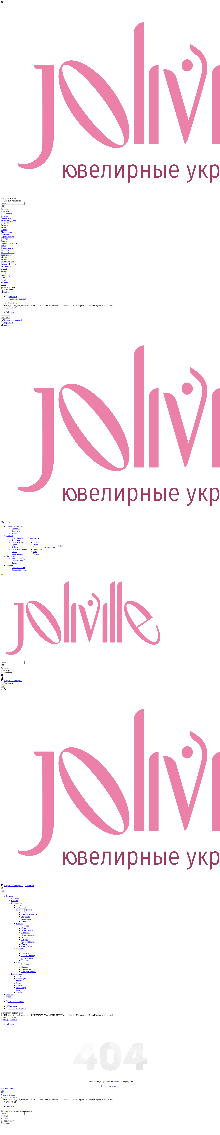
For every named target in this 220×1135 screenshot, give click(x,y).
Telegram (10, 312)
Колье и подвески (29, 914)
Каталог (14, 901)
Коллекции (21, 978)
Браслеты (25, 953)
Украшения (21, 907)
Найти (4, 1116)
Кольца (24, 967)
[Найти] (3, 206)
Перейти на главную (110, 1086)
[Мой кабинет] (2, 678)
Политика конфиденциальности (18, 1111)
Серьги (24, 928)
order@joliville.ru (10, 303)
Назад (16, 898)
